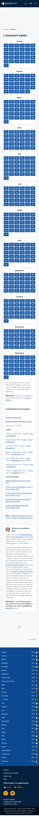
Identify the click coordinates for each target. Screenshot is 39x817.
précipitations (11, 436)
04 (22, 45)
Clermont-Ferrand (7, 681)
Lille (2, 703)
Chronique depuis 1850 (13, 417)
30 (33, 61)
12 (33, 49)
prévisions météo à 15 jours (15, 565)
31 (6, 65)
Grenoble (4, 696)
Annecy (4, 656)
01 (6, 45)
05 (27, 45)
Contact (6, 770)
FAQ (4, 779)
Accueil (5, 29)
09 (17, 49)
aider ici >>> (14, 608)
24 (33, 57)
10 (22, 49)
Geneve (4, 692)
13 (6, 53)
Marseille (4, 714)
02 (11, 45)
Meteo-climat (27, 421)
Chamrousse (5, 678)
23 (27, 57)
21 (17, 57)
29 (27, 61)
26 (11, 61)
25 (6, 61)
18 (33, 53)
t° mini (25, 433)
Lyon (3, 710)
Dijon (3, 685)
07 (6, 49)
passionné (19, 537)
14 (11, 53)
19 (6, 57)
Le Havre (4, 699)
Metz (3, 718)
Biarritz (3, 659)
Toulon (3, 757)
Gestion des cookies (10, 804)
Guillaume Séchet (26, 535)
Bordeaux (4, 663)
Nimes (3, 732)
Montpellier (5, 721)
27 (17, 61)
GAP (3, 688)
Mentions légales (9, 799)
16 (22, 53)
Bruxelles (4, 667)
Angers (3, 652)
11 (27, 49)
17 (27, 53)
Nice (3, 728)
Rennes (4, 743)
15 (17, 53)
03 (17, 45)
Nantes (3, 725)
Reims (3, 739)
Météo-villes (7, 776)
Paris (3, 736)
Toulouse (4, 761)
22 (22, 57)
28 (22, 61)
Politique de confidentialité (12, 802)
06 (33, 45)
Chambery (5, 674)
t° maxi (30, 433)
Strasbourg (5, 754)
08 (11, 49)
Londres (4, 707)
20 (11, 57)
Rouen (3, 747)
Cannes (4, 670)
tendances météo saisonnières (22, 571)
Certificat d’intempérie (10, 773)
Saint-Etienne (6, 750)
